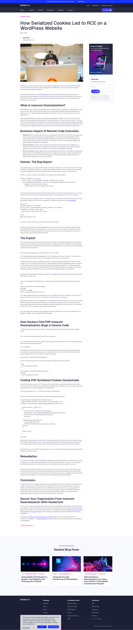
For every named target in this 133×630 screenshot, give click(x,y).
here (109, 99)
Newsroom (45, 612)
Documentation (95, 606)
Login (88, 5)
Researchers (50, 10)
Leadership (45, 603)
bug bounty (72, 510)
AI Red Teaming (71, 609)
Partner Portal (95, 612)
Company (70, 10)
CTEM (55, 574)
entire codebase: (71, 200)
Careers (45, 606)
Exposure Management (27, 525)
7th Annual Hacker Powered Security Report (40, 517)
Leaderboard (95, 5)
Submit (94, 91)
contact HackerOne (41, 519)
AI (22, 574)
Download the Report (95, 72)
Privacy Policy (93, 96)
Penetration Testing (72, 606)
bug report (44, 94)
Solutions (31, 10)
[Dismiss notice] (112, 1)
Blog (93, 603)
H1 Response (102, 574)
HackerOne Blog (25, 16)
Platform (22, 10)
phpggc (55, 274)
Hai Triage (41, 574)
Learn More (80, 1)
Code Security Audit (35, 511)
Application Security (72, 603)
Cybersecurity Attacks (72, 615)
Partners (40, 10)
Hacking (69, 612)
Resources (60, 10)
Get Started (106, 10)
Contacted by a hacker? (107, 5)
